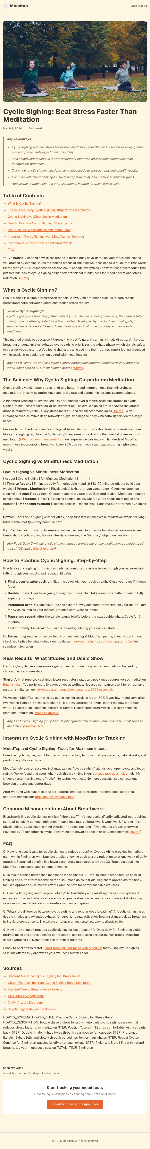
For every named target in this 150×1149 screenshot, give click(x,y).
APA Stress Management (26, 996)
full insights (12, 685)
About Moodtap (29, 1073)
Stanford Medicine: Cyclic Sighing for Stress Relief (44, 976)
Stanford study (44, 549)
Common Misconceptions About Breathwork (40, 243)
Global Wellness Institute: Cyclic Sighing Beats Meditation (49, 983)
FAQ (11, 250)
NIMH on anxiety (46, 713)
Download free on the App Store (75, 1104)
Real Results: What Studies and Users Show (39, 230)
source (23, 278)
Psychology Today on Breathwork (32, 1009)
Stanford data (33, 726)
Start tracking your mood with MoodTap (73, 948)
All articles (9, 1073)
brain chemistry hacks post (54, 797)
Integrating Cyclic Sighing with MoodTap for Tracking (46, 237)
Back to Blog (138, 6)
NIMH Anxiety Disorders (25, 1003)
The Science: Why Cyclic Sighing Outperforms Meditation (49, 210)
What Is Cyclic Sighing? (25, 203)
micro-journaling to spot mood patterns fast (102, 641)
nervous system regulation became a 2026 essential (74, 690)
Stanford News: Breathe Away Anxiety (35, 989)
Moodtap (19, 5)
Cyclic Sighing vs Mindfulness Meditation (37, 217)
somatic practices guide (110, 774)
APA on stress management (39, 439)
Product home (51, 1073)
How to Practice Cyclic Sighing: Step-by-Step (41, 223)
